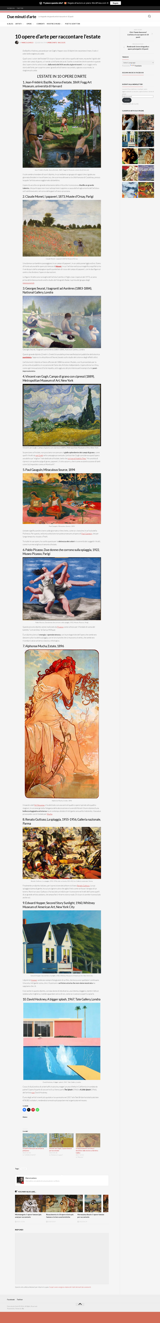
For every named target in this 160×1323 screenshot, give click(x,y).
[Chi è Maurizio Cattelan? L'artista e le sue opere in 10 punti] (130, 173)
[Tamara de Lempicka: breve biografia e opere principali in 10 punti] (130, 156)
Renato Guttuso (83, 885)
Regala (115, 3)
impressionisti (28, 283)
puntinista (27, 357)
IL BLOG (10, 24)
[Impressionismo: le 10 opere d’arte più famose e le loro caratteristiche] (146, 122)
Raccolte (61, 42)
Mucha (49, 814)
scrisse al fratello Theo (77, 458)
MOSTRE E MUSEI (53, 24)
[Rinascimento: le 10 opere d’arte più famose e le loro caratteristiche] (146, 156)
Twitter (20, 8)
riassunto (23, 1169)
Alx (23, 1308)
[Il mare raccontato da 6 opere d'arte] (146, 173)
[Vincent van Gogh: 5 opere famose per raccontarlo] (61, 1140)
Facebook (11, 8)
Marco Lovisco (27, 42)
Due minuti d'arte (21, 16)
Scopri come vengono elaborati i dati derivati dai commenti (70, 1287)
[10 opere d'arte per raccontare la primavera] (35, 1140)
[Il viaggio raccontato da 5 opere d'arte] (146, 190)
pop (33, 1092)
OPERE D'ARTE (52, 42)
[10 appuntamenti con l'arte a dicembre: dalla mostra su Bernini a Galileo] (88, 1140)
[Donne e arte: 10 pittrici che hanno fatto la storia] (130, 190)
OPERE (29, 24)
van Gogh (39, 455)
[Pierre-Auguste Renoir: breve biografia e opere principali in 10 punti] (146, 139)
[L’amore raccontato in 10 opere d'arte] (130, 122)
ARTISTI (18, 24)
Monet (58, 266)
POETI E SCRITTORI (72, 24)
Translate (137, 66)
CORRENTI (40, 24)
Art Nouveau (39, 805)
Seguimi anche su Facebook (133, 73)
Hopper (34, 980)
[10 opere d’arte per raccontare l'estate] (130, 139)
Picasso (60, 627)
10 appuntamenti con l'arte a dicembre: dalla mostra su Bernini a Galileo (87, 1150)
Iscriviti (126, 100)
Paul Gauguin (86, 533)
